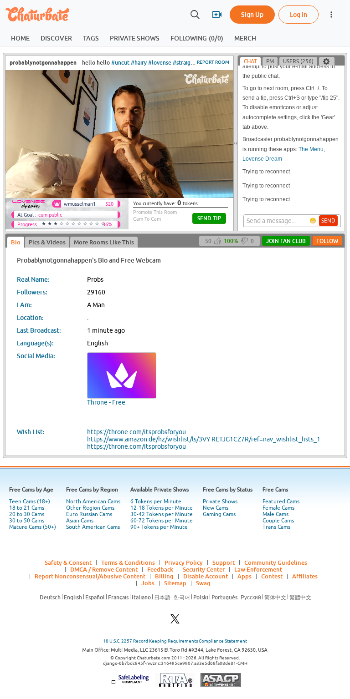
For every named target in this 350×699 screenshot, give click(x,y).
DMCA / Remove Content (104, 569)
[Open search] (195, 14)
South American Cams (93, 527)
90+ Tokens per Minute (159, 527)
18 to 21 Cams (26, 508)
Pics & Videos (47, 242)
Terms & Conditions (128, 562)
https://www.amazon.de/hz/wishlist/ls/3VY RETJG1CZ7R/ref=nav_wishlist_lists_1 (203, 439)
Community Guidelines (275, 562)
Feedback (160, 569)
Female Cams (278, 508)
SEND (328, 221)
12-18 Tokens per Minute (161, 508)
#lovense (159, 62)
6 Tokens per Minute (155, 501)
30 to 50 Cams (26, 520)
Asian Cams (79, 520)
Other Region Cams (90, 508)
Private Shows (220, 501)
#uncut (120, 62)
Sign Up (252, 14)
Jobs (147, 583)
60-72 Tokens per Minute (161, 520)
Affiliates (305, 576)
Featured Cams (280, 501)
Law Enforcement (258, 569)
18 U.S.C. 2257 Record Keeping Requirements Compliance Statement (175, 640)
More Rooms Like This (104, 242)
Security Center (204, 569)
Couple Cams (278, 520)
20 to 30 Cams (26, 514)
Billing (164, 576)
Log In (298, 14)
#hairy (139, 62)
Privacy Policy (184, 562)
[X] (175, 621)
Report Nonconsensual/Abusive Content (90, 576)
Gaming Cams (219, 514)
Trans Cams (276, 527)
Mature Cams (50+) (32, 527)
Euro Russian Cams (89, 514)
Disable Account (205, 576)
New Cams (215, 508)
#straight (184, 62)
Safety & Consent (68, 562)
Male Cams (275, 514)
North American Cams (93, 501)
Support (223, 562)
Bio (16, 242)
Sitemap (175, 583)
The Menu (311, 149)
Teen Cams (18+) (29, 501)
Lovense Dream (262, 159)
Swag (203, 583)
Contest (272, 576)
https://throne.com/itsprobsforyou (136, 432)
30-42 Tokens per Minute (161, 514)
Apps (244, 576)
